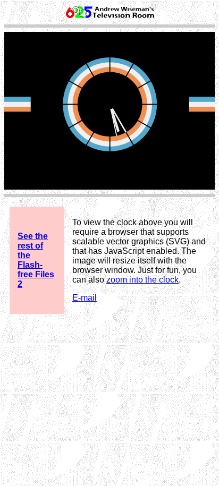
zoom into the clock (142, 279)
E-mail (84, 297)
